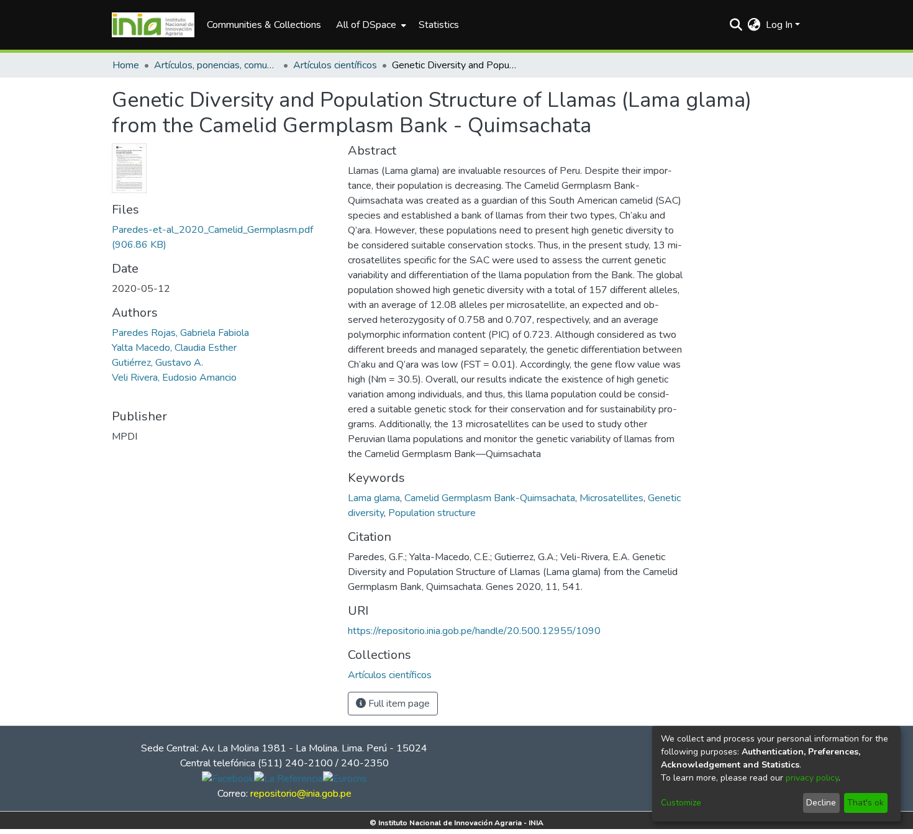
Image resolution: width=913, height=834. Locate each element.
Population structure (432, 513)
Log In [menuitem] (779, 25)
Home (125, 65)
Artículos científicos (335, 65)
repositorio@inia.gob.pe (301, 793)
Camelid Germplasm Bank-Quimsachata (489, 498)
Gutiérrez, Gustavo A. (157, 362)
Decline (821, 803)
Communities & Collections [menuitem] (264, 25)
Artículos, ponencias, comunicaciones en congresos (216, 65)
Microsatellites (611, 498)
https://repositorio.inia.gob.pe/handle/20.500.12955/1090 (474, 631)
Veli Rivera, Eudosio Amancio (174, 377)
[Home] (153, 24)
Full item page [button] (398, 703)
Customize (681, 803)
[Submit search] (736, 24)
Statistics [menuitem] (439, 25)
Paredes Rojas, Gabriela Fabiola (180, 333)
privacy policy (812, 778)
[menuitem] (370, 25)
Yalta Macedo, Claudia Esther (174, 348)
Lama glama (374, 498)
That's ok (865, 803)
